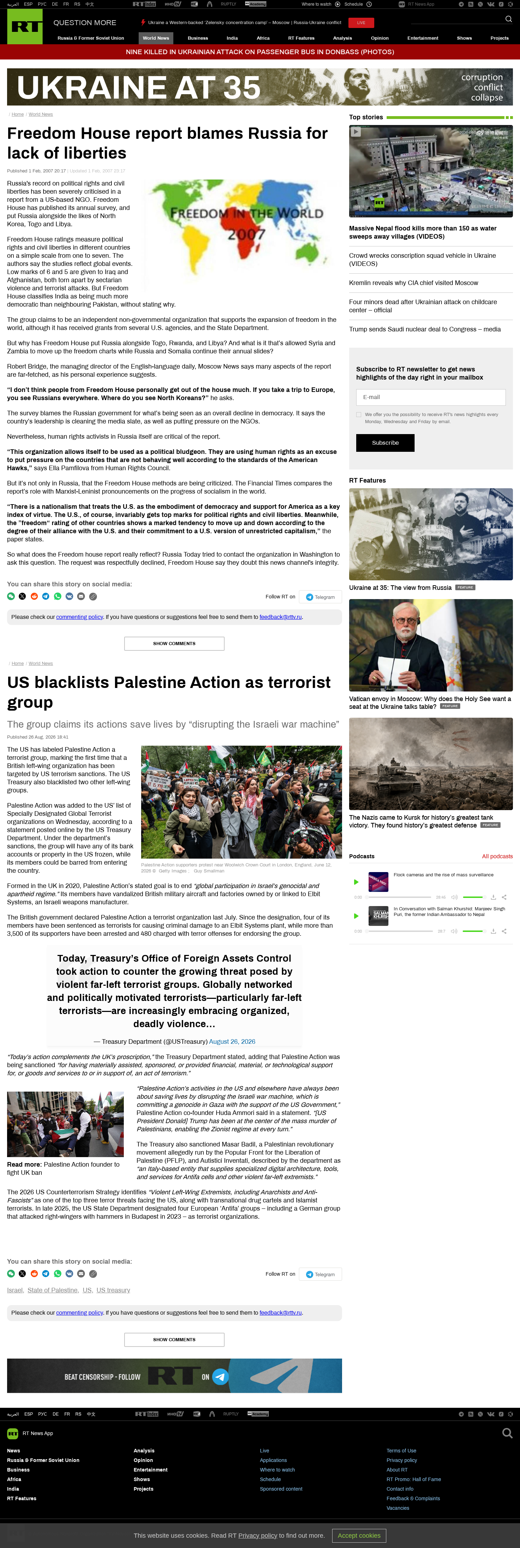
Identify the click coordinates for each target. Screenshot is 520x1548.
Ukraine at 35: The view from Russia (401, 587)
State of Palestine (52, 1290)
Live (264, 1450)
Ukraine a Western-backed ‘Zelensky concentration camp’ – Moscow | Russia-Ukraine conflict (244, 22)
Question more (84, 23)
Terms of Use (401, 1450)
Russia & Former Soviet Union (91, 38)
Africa (263, 38)
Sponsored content (281, 1489)
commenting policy (79, 617)
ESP (28, 4)
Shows (464, 38)
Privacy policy (402, 1460)
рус (42, 1414)
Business (198, 38)
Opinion (380, 38)
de (56, 1414)
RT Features (301, 38)
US (87, 1290)
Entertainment (423, 38)
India (232, 38)
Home (18, 114)
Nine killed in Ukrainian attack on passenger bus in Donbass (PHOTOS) (260, 52)
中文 (90, 4)
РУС (42, 4)
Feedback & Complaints (413, 1498)
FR (66, 4)
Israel (15, 1290)
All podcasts (497, 856)
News (13, 1450)
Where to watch (277, 1470)
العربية (13, 4)
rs (78, 1414)
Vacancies (398, 1508)
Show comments (174, 643)
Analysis (342, 38)
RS (77, 4)
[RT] (144, 4)
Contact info (400, 1489)
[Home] (25, 26)
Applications (273, 1460)
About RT (397, 1470)
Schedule (270, 1479)
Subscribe (385, 442)
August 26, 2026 (232, 1041)
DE (55, 4)
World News (156, 38)
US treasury (113, 1290)
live (361, 23)
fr (67, 1414)
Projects (500, 38)
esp (28, 1414)
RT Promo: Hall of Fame (414, 1479)
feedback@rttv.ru (281, 617)
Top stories (366, 117)
